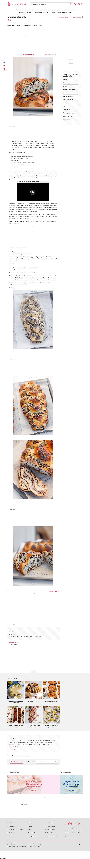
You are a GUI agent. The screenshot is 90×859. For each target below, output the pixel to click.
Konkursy (30, 826)
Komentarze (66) (49, 54)
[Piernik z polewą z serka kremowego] (15, 714)
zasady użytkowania (36, 846)
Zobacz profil (33, 790)
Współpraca (11, 832)
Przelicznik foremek (51, 829)
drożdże (11, 631)
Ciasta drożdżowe (23, 636)
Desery (40, 10)
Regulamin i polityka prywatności (16, 829)
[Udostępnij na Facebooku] (4, 62)
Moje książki (12, 826)
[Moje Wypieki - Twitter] (71, 823)
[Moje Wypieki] (16, 4)
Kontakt (11, 836)
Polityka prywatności (28, 846)
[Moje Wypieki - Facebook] (75, 4)
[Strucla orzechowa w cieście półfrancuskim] (33, 714)
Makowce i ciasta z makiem (35, 636)
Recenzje (30, 823)
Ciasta (18, 10)
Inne (70, 12)
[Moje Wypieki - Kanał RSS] (78, 823)
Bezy (23, 10)
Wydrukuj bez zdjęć (13, 644)
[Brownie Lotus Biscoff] (51, 690)
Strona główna (10, 25)
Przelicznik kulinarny (51, 826)
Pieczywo (28, 12)
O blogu (11, 823)
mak (15, 631)
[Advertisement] (45, 33)
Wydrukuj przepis (14, 642)
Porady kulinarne (31, 829)
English (10, 20)
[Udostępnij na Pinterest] (4, 65)
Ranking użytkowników (52, 823)
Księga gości (49, 832)
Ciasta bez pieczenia (38, 12)
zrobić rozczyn (49, 171)
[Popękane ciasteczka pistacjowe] (51, 714)
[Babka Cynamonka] (33, 690)
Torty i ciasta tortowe (54, 10)
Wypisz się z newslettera (52, 836)
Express (53, 12)
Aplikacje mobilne (32, 832)
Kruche (28, 10)
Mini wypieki (21, 12)
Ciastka (34, 10)
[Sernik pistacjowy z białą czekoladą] (15, 690)
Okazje (47, 12)
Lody (45, 10)
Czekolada (65, 10)
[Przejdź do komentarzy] (4, 69)
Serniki (72, 10)
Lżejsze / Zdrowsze (62, 12)
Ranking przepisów (32, 836)
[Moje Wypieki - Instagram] (79, 4)
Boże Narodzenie (27, 25)
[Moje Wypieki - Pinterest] (75, 823)
